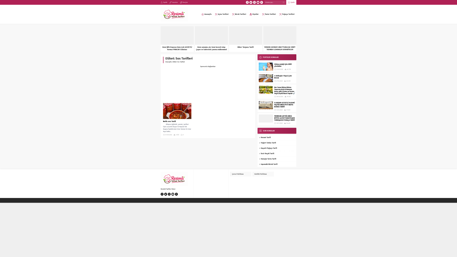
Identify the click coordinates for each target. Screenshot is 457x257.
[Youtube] (258, 2)
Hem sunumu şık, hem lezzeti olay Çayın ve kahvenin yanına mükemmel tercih (211, 49)
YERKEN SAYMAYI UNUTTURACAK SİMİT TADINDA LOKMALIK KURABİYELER (279, 48)
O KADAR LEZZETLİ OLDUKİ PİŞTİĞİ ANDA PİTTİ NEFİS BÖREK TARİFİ (284, 105)
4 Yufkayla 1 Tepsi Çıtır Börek (283, 77)
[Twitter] (250, 2)
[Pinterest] (261, 2)
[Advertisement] (208, 84)
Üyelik (293, 2)
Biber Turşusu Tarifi (246, 47)
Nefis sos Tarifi (169, 121)
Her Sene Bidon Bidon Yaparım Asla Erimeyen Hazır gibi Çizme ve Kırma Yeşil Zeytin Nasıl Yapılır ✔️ (284, 90)
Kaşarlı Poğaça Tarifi (269, 148)
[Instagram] (254, 2)
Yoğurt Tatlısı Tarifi (268, 143)
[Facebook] (247, 2)
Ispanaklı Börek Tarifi (269, 164)
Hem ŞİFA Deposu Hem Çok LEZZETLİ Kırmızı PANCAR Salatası (177, 48)
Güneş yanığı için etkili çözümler (283, 65)
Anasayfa (168, 62)
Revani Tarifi (266, 137)
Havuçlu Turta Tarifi (268, 159)
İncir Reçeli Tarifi (267, 154)
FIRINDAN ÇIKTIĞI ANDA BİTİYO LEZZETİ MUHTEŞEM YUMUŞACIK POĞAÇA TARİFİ (284, 118)
